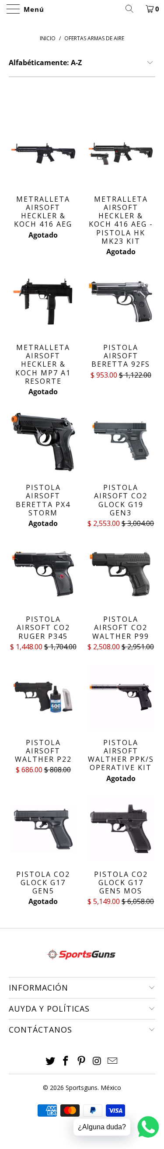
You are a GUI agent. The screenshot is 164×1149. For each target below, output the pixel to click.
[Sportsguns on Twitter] (50, 1061)
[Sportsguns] (82, 9)
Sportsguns (82, 1087)
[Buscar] (132, 9)
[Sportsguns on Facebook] (66, 1061)
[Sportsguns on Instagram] (97, 1061)
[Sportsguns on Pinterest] (81, 1061)
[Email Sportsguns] (112, 1061)
